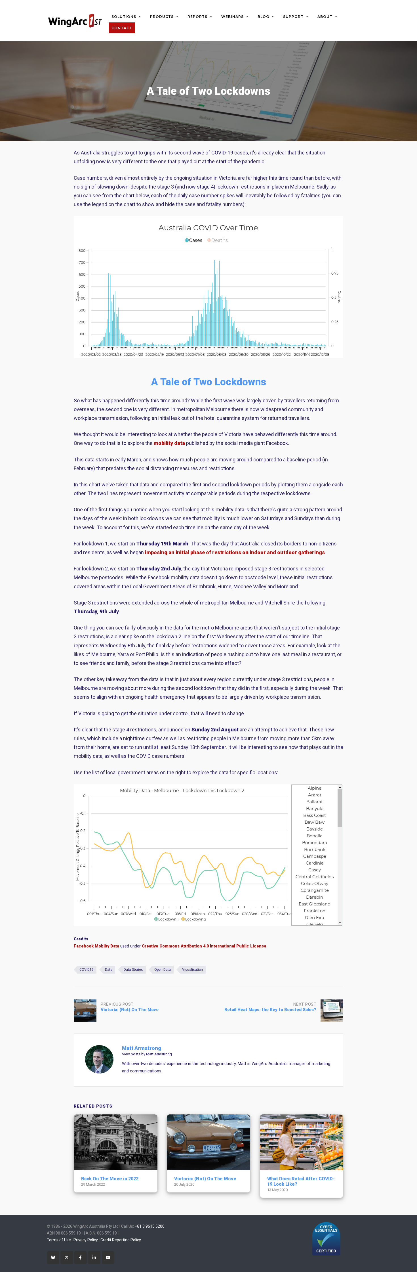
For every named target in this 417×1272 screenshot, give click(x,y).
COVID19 (86, 970)
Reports (197, 16)
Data (108, 970)
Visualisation (192, 970)
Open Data (162, 970)
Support (293, 16)
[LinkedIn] (94, 1257)
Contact (121, 28)
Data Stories (133, 970)
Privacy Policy (85, 1240)
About (324, 16)
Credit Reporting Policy (120, 1240)
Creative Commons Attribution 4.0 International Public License (204, 946)
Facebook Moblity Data (96, 946)
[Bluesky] (53, 1257)
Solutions (123, 16)
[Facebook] (80, 1257)
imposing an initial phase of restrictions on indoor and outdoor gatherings (235, 552)
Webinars (232, 16)
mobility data (169, 443)
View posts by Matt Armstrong (147, 1054)
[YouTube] (108, 1257)
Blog (263, 16)
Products (162, 16)
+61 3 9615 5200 (150, 1226)
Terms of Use (59, 1240)
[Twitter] (66, 1257)
